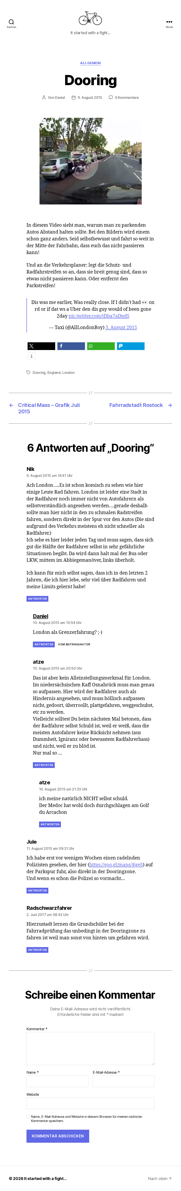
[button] (41, 346)
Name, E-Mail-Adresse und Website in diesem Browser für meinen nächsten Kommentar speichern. (86, 1119)
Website (32, 1094)
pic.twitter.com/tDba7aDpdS (99, 316)
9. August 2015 (90, 97)
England (53, 372)
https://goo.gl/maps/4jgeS (116, 865)
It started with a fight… (45, 1178)
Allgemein (90, 63)
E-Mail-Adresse (106, 1073)
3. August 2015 (121, 328)
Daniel (60, 97)
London (68, 372)
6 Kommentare (127, 97)
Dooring (39, 372)
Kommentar (36, 1029)
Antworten (37, 598)
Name (32, 1073)
